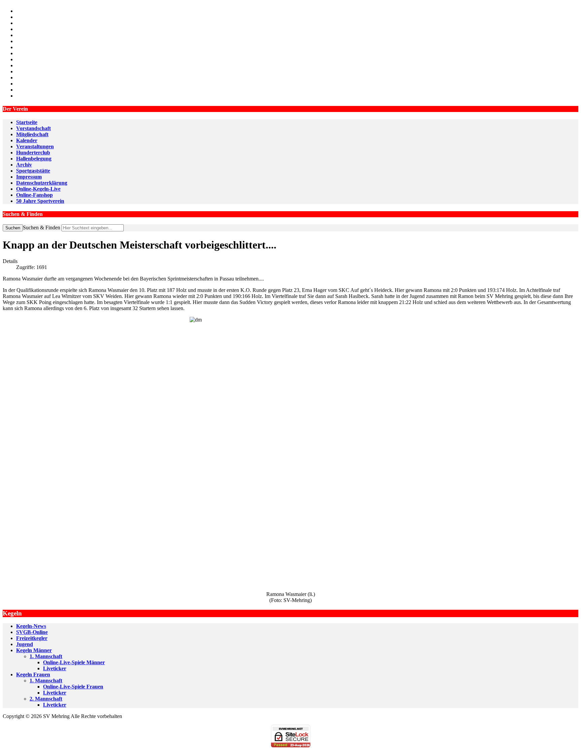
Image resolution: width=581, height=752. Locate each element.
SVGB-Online (32, 632)
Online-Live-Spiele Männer (74, 662)
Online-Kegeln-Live (38, 189)
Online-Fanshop (34, 195)
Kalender (26, 140)
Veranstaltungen (35, 146)
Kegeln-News (31, 626)
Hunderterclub (33, 152)
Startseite (26, 122)
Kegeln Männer (34, 650)
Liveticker (54, 668)
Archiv (24, 164)
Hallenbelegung (33, 158)
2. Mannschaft (46, 699)
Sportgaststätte (33, 171)
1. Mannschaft (46, 656)
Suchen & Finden (41, 227)
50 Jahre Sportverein (40, 201)
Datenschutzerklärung (41, 183)
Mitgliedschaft (32, 134)
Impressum (29, 177)
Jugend (24, 644)
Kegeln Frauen (33, 674)
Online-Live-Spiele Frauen (73, 686)
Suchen (12, 227)
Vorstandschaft (33, 128)
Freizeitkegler (31, 638)
